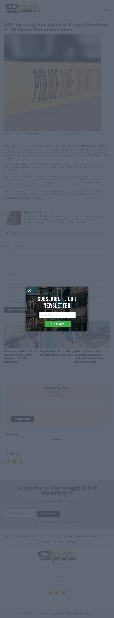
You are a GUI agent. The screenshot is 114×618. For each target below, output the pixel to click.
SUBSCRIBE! (57, 324)
